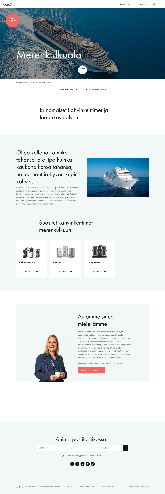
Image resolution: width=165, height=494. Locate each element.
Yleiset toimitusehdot (86, 487)
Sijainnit (25, 82)
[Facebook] (72, 464)
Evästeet (69, 487)
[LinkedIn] (82, 464)
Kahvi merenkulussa (68, 89)
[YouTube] (88, 464)
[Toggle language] (154, 4)
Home (18, 82)
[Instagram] (77, 464)
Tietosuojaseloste (107, 487)
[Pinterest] (93, 464)
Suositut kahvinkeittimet (96, 89)
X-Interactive (144, 486)
